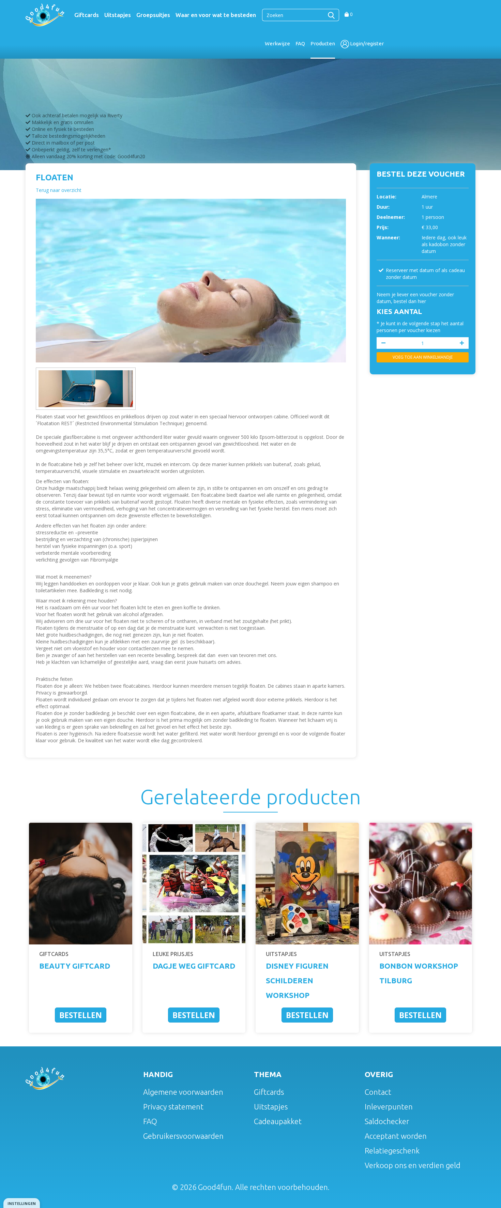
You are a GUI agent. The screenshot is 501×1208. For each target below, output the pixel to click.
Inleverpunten (389, 1106)
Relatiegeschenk (392, 1150)
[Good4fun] (45, 14)
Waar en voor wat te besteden (216, 15)
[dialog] (21, 1203)
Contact (378, 1092)
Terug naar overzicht (58, 190)
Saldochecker (387, 1121)
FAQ (300, 43)
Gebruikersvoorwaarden (183, 1136)
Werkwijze (277, 43)
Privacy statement (173, 1106)
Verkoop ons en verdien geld (412, 1165)
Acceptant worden (396, 1136)
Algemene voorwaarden (183, 1092)
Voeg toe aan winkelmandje (423, 357)
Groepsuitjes (153, 15)
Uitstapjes (117, 15)
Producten (322, 43)
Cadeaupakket (278, 1121)
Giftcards (86, 15)
